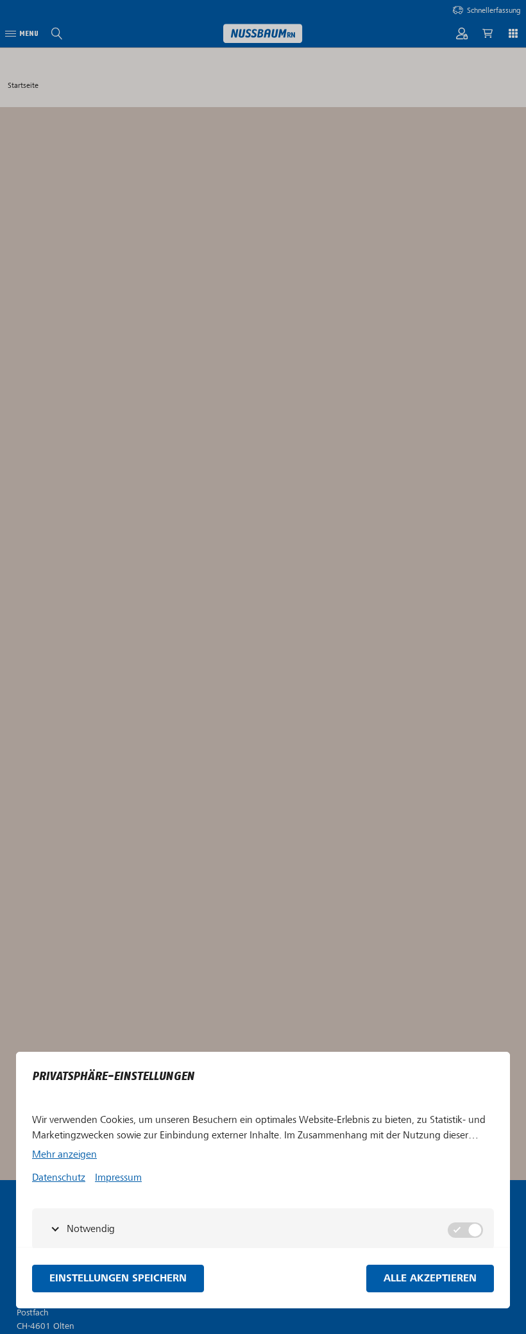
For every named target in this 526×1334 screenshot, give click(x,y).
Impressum (118, 1177)
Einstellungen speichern (118, 1278)
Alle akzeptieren (430, 1278)
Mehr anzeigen (64, 1154)
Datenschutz (58, 1177)
